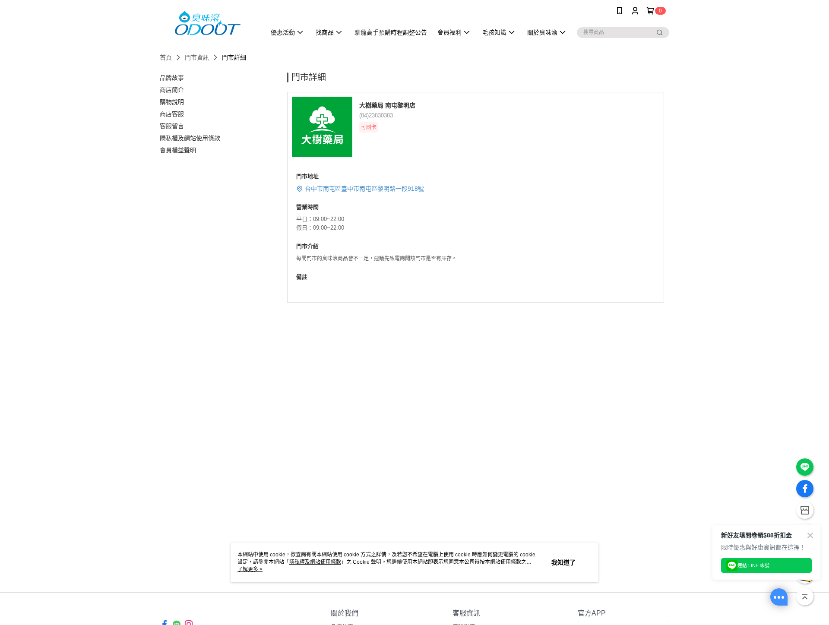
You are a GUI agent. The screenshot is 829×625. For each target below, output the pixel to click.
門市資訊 (197, 57)
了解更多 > (250, 569)
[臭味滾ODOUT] (208, 23)
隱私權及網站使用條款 (315, 562)
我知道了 (563, 562)
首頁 (166, 57)
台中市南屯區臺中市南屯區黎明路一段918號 (364, 188)
